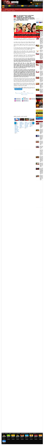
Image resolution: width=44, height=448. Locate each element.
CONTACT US (13, 10)
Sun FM (24, 5)
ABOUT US (30, 433)
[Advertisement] (24, 109)
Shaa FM (38, 5)
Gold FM (18, 5)
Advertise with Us (30, 0)
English (34, 0)
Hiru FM (12, 5)
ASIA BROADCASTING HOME (24, 433)
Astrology (13, 433)
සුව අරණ (40, 62)
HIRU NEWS (6, 433)
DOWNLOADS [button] (4, 10)
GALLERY (10, 433)
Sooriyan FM (31, 5)
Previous (15, 123)
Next (33, 123)
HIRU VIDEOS (18, 433)
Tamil (37, 0)
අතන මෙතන (41, 30)
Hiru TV (5, 5)
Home (3, 433)
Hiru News (41, 0)
